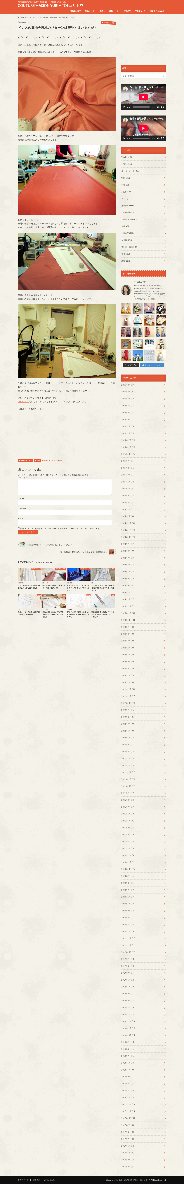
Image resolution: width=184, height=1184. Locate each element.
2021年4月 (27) (127, 827)
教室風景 (128, 212)
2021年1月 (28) (127, 848)
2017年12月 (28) (128, 1104)
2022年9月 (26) (127, 710)
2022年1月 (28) (127, 765)
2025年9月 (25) (127, 461)
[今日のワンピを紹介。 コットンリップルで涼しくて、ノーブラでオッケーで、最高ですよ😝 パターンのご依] (138, 320)
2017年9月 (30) (127, 1125)
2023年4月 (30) (127, 661)
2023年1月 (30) (127, 682)
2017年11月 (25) (128, 1111)
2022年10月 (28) (128, 703)
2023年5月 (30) (127, 654)
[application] (143, 97)
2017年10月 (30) (128, 1118)
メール (22, 508)
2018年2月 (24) (127, 1090)
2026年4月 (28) (127, 412)
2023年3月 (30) (127, 668)
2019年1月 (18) (127, 1014)
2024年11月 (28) (128, 530)
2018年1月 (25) (127, 1097)
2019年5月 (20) (127, 987)
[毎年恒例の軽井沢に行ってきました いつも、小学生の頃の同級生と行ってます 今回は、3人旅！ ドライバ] (138, 355)
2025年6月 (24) (127, 482)
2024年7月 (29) (127, 558)
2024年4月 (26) (127, 578)
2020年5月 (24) (127, 904)
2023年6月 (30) (127, 648)
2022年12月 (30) (128, 689)
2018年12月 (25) (128, 1021)
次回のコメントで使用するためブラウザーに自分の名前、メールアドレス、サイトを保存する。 (60, 528)
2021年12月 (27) (128, 772)
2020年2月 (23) (127, 924)
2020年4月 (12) (127, 911)
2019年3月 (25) (127, 1000)
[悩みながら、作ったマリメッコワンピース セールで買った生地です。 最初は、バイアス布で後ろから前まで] (126, 308)
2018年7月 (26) (127, 1056)
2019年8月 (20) (127, 966)
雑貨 (125, 261)
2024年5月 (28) (127, 572)
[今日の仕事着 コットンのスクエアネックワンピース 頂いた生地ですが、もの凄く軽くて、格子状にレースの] (126, 320)
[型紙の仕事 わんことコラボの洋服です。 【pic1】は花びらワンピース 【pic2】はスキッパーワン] (149, 355)
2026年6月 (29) (127, 399)
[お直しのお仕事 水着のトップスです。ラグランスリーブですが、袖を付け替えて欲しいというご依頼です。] (149, 344)
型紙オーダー (90, 11)
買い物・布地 (129, 247)
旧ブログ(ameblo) (157, 11)
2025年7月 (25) (127, 475)
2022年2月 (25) (127, 758)
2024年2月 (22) (127, 592)
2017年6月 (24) (127, 1146)
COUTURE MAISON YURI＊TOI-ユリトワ (51, 5)
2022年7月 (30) (127, 724)
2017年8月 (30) (127, 1132)
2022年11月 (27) (128, 696)
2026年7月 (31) (127, 392)
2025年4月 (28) (127, 495)
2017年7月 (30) (127, 1139)
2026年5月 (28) (127, 405)
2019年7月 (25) (127, 973)
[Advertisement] (67, 431)
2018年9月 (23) (127, 1042)
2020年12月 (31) (128, 855)
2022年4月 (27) (127, 744)
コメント (23, 478)
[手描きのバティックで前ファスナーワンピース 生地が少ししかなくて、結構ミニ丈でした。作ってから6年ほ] (149, 332)
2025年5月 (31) (127, 488)
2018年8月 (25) (127, 1049)
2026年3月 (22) (127, 419)
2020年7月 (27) (127, 890)
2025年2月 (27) (127, 509)
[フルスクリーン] (162, 107)
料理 (125, 185)
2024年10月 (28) (128, 537)
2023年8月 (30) (127, 634)
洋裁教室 (127, 11)
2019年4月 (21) (127, 993)
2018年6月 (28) (127, 1063)
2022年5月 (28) (127, 738)
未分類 (126, 191)
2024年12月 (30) (128, 523)
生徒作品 (127, 233)
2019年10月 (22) (128, 952)
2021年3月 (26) (127, 834)
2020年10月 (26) (128, 869)
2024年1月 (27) (127, 599)
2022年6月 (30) (127, 731)
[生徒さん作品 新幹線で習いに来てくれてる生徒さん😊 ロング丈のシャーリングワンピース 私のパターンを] (126, 355)
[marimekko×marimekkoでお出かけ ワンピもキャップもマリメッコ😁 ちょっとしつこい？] (161, 344)
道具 (125, 254)
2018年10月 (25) (128, 1035)
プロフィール (140, 11)
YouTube (126, 157)
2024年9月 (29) (127, 544)
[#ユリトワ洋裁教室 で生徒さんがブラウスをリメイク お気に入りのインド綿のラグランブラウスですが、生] (126, 332)
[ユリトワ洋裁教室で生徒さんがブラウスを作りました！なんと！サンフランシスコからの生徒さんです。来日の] (138, 308)
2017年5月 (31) (127, 1153)
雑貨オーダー (114, 11)
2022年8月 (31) (127, 717)
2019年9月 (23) (127, 959)
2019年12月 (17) (128, 938)
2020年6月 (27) (127, 897)
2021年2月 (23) (127, 841)
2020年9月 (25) (127, 876)
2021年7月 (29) (127, 807)
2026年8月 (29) (127, 385)
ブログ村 (22, 401)
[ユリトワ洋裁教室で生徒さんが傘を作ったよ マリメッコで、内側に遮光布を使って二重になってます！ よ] (161, 308)
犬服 (125, 226)
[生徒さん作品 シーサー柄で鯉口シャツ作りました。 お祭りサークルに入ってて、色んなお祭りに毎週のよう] (126, 344)
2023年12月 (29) (128, 606)
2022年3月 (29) (127, 751)
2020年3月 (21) (127, 917)
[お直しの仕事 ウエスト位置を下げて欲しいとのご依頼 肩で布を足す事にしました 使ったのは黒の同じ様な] (138, 332)
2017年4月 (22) (127, 1160)
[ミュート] (158, 107)
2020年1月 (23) (127, 931)
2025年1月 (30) (127, 516)
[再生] (124, 107)
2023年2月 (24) (127, 675)
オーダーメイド (26, 460)
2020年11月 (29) (128, 862)
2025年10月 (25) (128, 454)
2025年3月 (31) (127, 502)
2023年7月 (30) (127, 641)
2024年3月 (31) (127, 585)
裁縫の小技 (129, 219)
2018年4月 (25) (127, 1076)
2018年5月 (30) (127, 1070)
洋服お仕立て (75, 11)
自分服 (126, 240)
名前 (21, 498)
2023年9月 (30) (127, 627)
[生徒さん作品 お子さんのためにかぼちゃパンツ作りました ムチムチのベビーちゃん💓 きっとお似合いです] (138, 344)
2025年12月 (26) (128, 440)
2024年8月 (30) (127, 551)
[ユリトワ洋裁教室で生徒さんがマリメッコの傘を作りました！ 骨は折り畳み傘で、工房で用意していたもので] (161, 320)
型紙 (38, 460)
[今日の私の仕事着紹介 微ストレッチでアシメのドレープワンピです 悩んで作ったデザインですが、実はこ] (149, 308)
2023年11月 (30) (128, 613)
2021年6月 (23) (127, 814)
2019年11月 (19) (128, 945)
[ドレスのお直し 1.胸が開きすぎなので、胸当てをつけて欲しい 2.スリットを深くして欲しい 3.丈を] (161, 332)
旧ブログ (36, 1180)
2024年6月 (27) (127, 565)
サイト (21, 518)
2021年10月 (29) (128, 786)
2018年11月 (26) (128, 1028)
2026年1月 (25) (127, 433)
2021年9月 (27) (127, 793)
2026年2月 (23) (127, 426)
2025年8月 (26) (127, 468)
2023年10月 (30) (128, 620)
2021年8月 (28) (127, 800)
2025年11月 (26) (128, 447)
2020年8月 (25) (127, 883)
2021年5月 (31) (127, 821)
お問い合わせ (49, 1180)
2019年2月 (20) (127, 1007)
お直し (102, 11)
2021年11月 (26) (128, 779)
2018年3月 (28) (127, 1083)
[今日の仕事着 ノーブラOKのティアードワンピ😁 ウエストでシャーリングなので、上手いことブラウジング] (161, 355)
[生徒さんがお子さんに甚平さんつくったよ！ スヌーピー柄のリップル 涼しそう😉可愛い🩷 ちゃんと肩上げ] (149, 320)
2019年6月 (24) (127, 980)
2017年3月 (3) (127, 1166)
